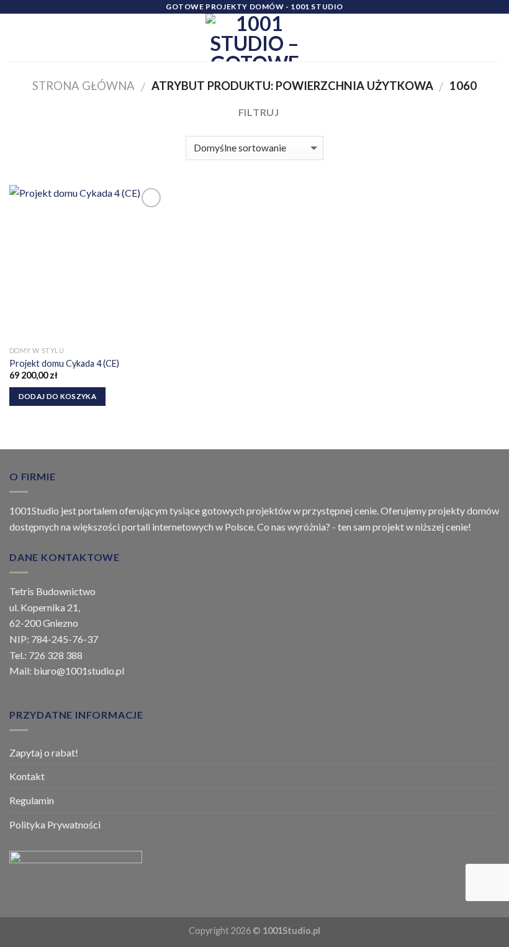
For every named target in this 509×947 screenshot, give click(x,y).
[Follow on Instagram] (449, 37)
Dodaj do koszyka (58, 396)
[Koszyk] (493, 38)
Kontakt (27, 776)
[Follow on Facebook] (433, 37)
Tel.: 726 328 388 (46, 655)
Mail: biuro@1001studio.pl (66, 670)
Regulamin (31, 800)
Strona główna (83, 85)
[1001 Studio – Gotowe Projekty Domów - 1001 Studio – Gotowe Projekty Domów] (254, 37)
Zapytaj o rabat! (43, 752)
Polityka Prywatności (55, 824)
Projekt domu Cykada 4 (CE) (64, 363)
